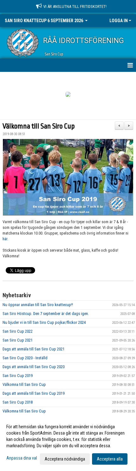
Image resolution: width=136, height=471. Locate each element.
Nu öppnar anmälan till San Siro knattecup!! (38, 304)
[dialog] (68, 442)
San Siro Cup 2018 (18, 402)
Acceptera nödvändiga (65, 459)
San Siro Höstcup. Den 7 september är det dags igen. (46, 313)
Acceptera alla (110, 459)
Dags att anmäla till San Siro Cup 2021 (34, 349)
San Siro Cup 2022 (18, 331)
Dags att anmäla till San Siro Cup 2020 (34, 366)
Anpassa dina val (21, 458)
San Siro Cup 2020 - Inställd (25, 357)
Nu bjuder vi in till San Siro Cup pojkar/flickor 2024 (44, 322)
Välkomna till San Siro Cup (39, 126)
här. (5, 238)
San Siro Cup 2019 (18, 375)
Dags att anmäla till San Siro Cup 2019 (34, 393)
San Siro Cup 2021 (18, 340)
